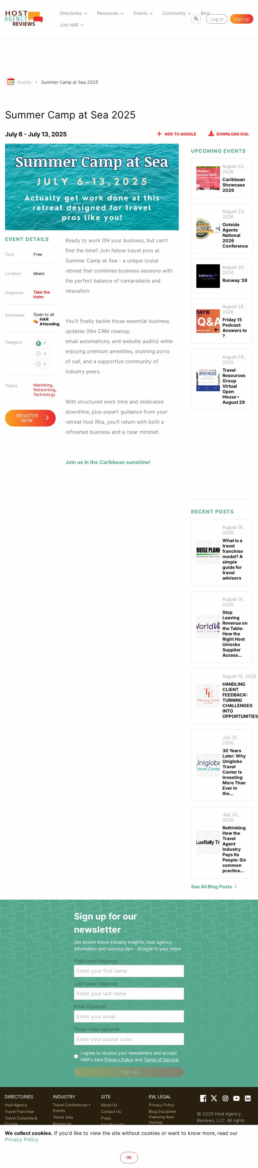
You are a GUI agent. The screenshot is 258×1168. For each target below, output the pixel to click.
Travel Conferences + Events (72, 1107)
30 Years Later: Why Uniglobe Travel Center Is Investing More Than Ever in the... (234, 772)
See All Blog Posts (211, 887)
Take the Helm (41, 294)
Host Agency (16, 1104)
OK (129, 1157)
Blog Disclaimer (162, 1117)
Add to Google (180, 134)
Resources (62, 1123)
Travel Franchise (19, 1111)
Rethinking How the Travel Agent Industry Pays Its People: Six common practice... (234, 849)
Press (106, 1118)
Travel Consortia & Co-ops (21, 1121)
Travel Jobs (63, 1117)
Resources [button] (107, 13)
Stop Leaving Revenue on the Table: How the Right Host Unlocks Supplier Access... (235, 634)
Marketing (42, 385)
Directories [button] (71, 13)
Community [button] (174, 13)
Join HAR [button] (69, 24)
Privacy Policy (118, 1059)
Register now (27, 418)
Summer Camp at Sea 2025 (69, 82)
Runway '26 (234, 280)
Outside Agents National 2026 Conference (235, 235)
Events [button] (140, 13)
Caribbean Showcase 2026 (233, 185)
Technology (44, 394)
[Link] (202, 1100)
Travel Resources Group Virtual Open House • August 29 (233, 386)
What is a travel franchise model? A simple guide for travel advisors (232, 559)
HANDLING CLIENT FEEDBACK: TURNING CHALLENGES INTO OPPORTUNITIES (240, 700)
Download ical (232, 134)
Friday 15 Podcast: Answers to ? (234, 327)
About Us (109, 1104)
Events (24, 82)
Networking (44, 389)
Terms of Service (161, 1059)
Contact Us (111, 1111)
